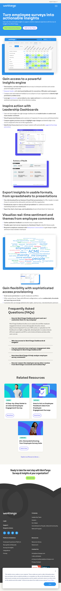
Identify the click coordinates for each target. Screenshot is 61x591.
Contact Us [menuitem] (35, 549)
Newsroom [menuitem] (35, 545)
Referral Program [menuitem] (37, 528)
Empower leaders (9, 91)
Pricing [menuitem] (5, 553)
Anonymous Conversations (35, 227)
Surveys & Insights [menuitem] (8, 547)
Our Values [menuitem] (35, 523)
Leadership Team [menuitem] (36, 517)
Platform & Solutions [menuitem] (9, 538)
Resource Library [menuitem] (36, 542)
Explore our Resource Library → (30, 457)
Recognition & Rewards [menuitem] (9, 545)
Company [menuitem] (34, 513)
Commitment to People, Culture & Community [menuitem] (45, 526)
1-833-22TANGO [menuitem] (36, 556)
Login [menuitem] (4, 521)
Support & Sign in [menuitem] (53, 1)
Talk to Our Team (30, 28)
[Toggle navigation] (56, 6)
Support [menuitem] (5, 525)
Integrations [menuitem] (6, 550)
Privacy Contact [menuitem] (36, 562)
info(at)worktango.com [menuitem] (38, 553)
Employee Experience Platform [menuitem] (12, 542)
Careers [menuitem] (34, 520)
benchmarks (13, 98)
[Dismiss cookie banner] (55, 571)
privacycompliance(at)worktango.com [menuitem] (43, 559)
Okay (50, 584)
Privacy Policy (50, 580)
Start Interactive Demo (12, 28)
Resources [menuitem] (35, 538)
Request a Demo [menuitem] (8, 528)
